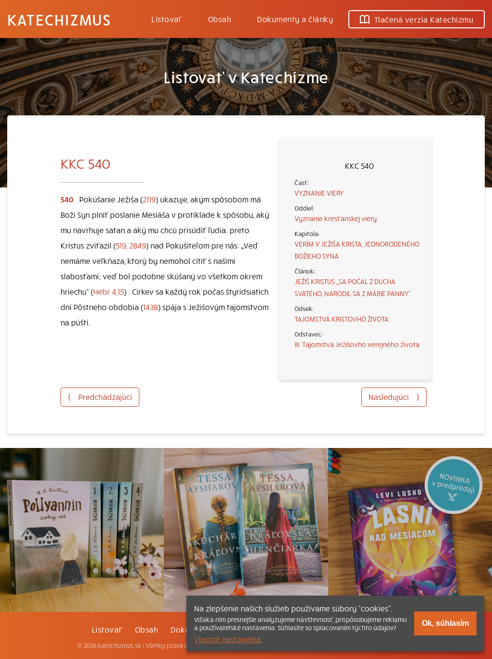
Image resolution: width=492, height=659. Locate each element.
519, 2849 (131, 245)
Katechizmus (59, 19)
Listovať (166, 19)
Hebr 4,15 (108, 291)
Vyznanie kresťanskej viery (336, 218)
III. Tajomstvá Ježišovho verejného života (357, 344)
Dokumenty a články (295, 19)
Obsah (219, 19)
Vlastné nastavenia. (228, 639)
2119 (149, 199)
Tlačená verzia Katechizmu (423, 19)
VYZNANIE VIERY (319, 192)
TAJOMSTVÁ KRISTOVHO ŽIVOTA (342, 318)
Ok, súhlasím (445, 623)
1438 (150, 306)
